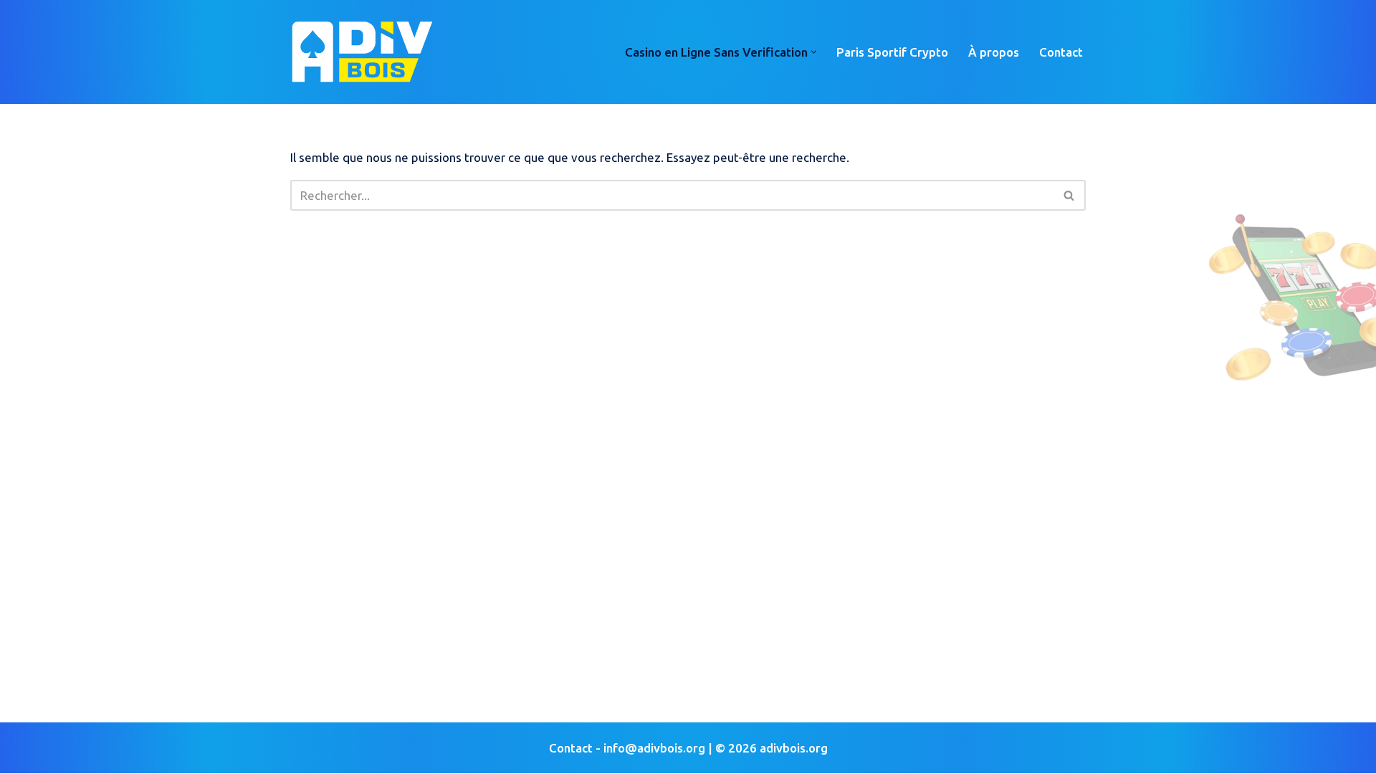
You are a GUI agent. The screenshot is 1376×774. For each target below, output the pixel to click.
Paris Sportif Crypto (892, 52)
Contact (1061, 52)
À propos (993, 52)
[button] (813, 51)
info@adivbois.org (654, 748)
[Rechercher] (1070, 195)
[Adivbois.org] (362, 52)
